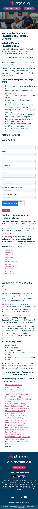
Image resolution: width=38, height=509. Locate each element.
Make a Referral (12, 8)
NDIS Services (10, 444)
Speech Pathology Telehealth (16, 439)
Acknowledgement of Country (19, 507)
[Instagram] (21, 497)
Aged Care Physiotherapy (14, 392)
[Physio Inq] (20, 3)
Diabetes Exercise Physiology (16, 430)
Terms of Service (13, 506)
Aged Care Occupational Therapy (17, 408)
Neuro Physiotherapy (13, 397)
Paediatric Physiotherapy (14, 389)
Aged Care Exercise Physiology (17, 427)
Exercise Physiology (12, 432)
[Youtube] (25, 497)
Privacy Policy (6, 506)
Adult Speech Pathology (14, 418)
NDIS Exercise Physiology (14, 425)
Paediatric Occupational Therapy (17, 406)
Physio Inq (8, 237)
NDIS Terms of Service (21, 506)
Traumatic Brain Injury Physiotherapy (19, 399)
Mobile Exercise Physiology (15, 423)
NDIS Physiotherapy (12, 387)
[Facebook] (17, 497)
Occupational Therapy (13, 401)
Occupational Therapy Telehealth (17, 437)
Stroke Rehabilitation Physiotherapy (18, 394)
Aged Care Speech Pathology (16, 420)
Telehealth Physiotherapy (14, 434)
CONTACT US (19, 467)
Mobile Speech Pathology (15, 411)
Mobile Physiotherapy (13, 385)
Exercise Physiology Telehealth (17, 441)
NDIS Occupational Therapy (15, 404)
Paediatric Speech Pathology (16, 415)
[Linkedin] (12, 497)
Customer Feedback (30, 506)
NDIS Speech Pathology (14, 413)
